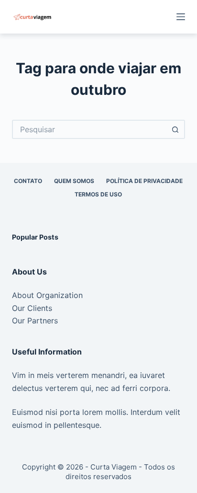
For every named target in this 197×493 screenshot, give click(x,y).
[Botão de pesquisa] (175, 129)
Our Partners (35, 320)
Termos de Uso (98, 194)
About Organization (47, 295)
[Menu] (180, 16)
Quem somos (74, 180)
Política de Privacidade (144, 180)
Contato (28, 180)
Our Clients (32, 308)
